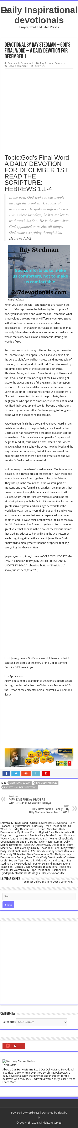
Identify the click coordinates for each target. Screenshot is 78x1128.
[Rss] (39, 1117)
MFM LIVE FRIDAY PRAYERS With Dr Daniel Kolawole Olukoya (30, 800)
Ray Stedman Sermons (52, 63)
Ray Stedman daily (46, 783)
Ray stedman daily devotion (20, 787)
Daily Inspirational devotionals (39, 15)
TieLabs (62, 1112)
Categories (9, 1021)
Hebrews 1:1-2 (20, 238)
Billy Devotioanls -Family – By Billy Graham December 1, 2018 (49, 809)
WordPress (32, 1112)
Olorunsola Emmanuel (20, 63)
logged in (43, 881)
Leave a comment (18, 66)
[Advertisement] (39, 110)
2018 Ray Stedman (20, 783)
